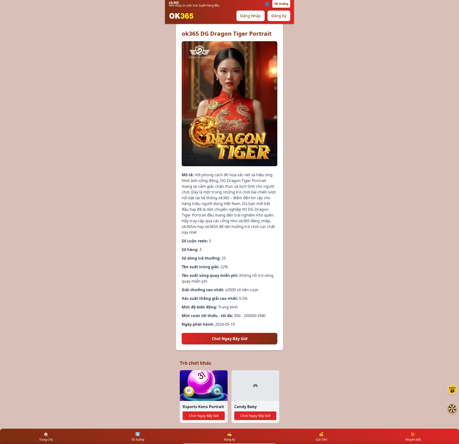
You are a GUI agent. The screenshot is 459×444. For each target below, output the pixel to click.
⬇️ (137, 436)
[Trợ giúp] (452, 389)
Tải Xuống (281, 4)
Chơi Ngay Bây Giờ (229, 338)
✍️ (229, 436)
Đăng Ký (278, 15)
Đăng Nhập (250, 15)
